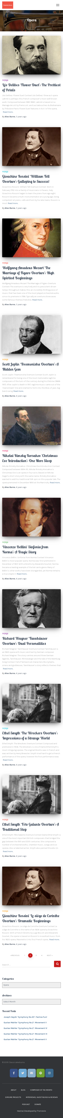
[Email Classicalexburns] (32, 1073)
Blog (23, 1090)
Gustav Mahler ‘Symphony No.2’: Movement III (25, 1034)
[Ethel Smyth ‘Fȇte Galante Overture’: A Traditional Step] (31, 794)
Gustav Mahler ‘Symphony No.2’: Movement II (25, 1039)
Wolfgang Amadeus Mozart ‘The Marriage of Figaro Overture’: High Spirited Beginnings (28, 272)
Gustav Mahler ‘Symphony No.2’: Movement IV (25, 1028)
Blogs (5, 80)
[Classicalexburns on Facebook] (14, 1073)
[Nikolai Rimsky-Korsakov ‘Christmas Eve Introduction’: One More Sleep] (31, 425)
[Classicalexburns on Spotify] (40, 1073)
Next (49, 955)
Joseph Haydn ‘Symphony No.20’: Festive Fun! (25, 1017)
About (13, 1090)
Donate (38, 1104)
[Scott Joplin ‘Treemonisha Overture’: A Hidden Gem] (31, 334)
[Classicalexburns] (8, 5)
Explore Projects (13, 1097)
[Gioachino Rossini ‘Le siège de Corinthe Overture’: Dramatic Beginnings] (31, 886)
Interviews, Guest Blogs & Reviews (42, 1097)
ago (21, 116)
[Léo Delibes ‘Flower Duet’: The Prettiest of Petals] (31, 55)
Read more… (8, 112)
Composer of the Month (41, 1090)
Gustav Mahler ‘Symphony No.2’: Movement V (25, 1022)
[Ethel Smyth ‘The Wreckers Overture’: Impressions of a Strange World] (31, 703)
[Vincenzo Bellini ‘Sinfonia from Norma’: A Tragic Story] (31, 517)
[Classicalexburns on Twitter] (23, 1073)
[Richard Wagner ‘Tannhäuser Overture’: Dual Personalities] (31, 608)
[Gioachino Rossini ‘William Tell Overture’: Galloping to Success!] (31, 146)
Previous (15, 955)
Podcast (26, 1104)
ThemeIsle (41, 1111)
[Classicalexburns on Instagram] (49, 1073)
